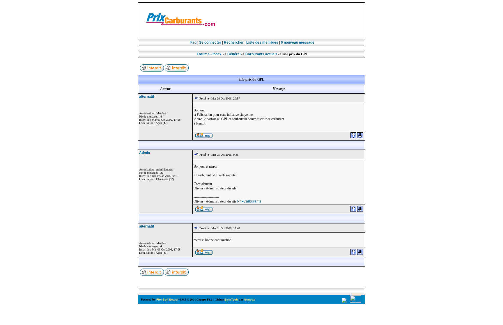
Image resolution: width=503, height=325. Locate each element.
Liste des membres (262, 42)
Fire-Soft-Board (167, 299)
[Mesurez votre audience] (356, 301)
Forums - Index (209, 54)
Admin (144, 153)
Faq (193, 42)
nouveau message (297, 42)
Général (233, 54)
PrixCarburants (249, 201)
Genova (249, 299)
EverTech (231, 299)
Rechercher (234, 42)
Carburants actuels (261, 54)
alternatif (146, 97)
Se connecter (210, 42)
